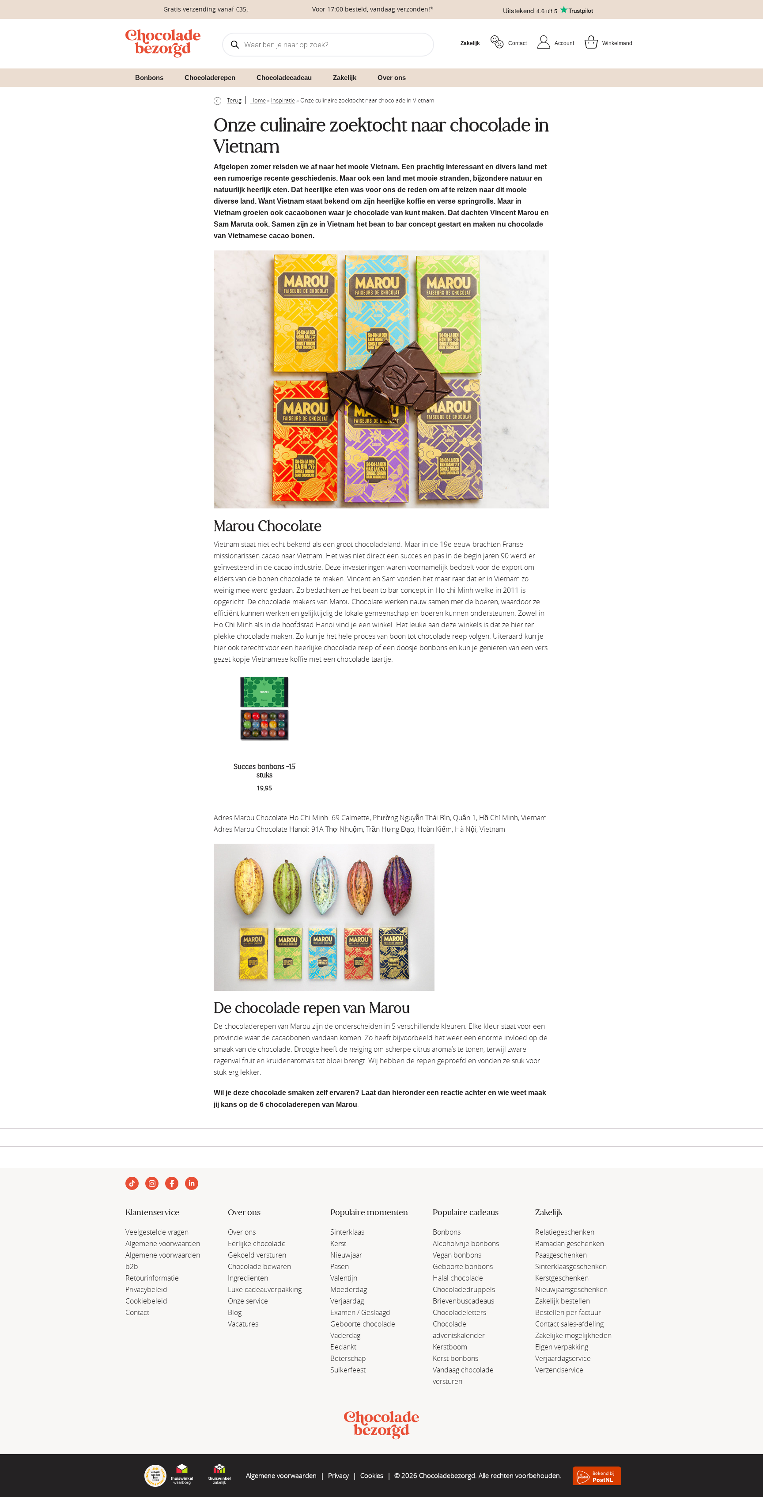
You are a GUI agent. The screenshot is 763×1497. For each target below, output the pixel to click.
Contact (517, 43)
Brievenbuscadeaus (463, 1301)
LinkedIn (191, 1183)
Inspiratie (283, 100)
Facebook (171, 1183)
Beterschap (348, 1358)
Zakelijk (470, 43)
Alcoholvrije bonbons (466, 1243)
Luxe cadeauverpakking (265, 1289)
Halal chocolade (458, 1278)
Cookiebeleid (146, 1301)
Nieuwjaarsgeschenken (571, 1289)
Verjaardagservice (563, 1358)
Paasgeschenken (561, 1255)
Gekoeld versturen (257, 1255)
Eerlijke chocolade (257, 1243)
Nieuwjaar (346, 1255)
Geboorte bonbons (463, 1266)
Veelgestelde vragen (157, 1232)
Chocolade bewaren (259, 1266)
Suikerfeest (348, 1370)
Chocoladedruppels (464, 1289)
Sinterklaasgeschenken (571, 1266)
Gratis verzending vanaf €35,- (206, 9)
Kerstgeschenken (562, 1278)
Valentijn (343, 1278)
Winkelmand (617, 43)
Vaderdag (345, 1335)
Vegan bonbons (457, 1255)
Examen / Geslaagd (360, 1312)
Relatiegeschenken (564, 1232)
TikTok (132, 1183)
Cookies (371, 1475)
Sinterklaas (347, 1232)
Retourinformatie (152, 1278)
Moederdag (348, 1289)
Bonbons (447, 1232)
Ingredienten (248, 1278)
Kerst (338, 1243)
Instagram (152, 1183)
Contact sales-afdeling (569, 1324)
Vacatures (243, 1324)
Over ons (242, 1232)
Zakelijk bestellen (562, 1301)
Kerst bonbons (455, 1358)
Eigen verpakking (561, 1347)
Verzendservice (559, 1370)
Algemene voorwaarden (162, 1243)
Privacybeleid (146, 1289)
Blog (235, 1312)
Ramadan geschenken (569, 1243)
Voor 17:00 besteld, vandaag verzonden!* (373, 9)
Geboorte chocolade (362, 1324)
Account (564, 43)
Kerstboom (450, 1347)
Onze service (248, 1301)
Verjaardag (347, 1301)
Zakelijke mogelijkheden (573, 1335)
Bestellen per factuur (568, 1312)
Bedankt (343, 1347)
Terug (234, 100)
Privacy (338, 1475)
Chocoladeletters (459, 1312)
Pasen (339, 1266)
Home (258, 100)
